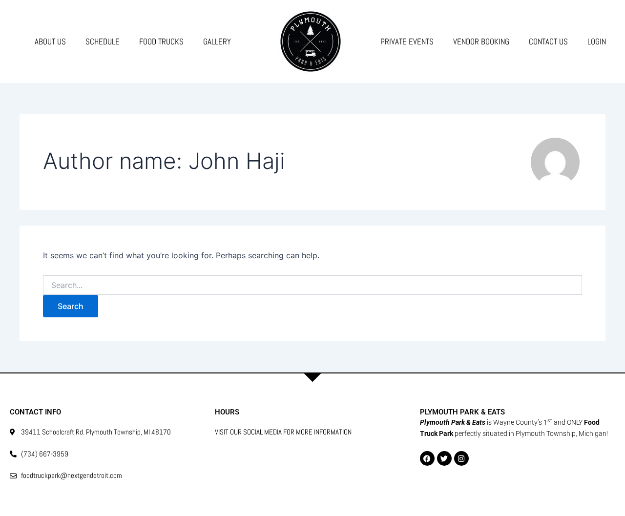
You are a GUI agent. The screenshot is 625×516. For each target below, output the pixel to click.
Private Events (407, 41)
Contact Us (548, 41)
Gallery (217, 41)
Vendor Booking (481, 41)
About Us (50, 41)
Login (596, 41)
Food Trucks (161, 41)
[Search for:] (312, 285)
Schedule (102, 41)
